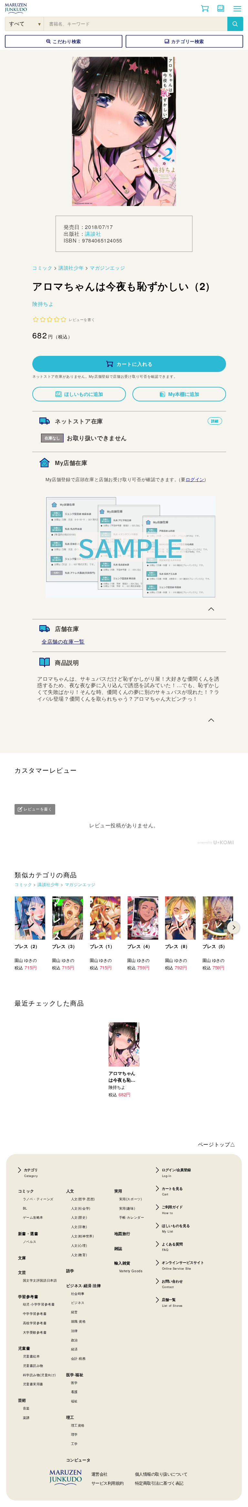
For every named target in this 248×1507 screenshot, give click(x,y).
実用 (118, 1191)
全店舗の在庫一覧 (63, 641)
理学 (74, 1434)
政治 (74, 1340)
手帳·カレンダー (131, 1217)
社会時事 (78, 1293)
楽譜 (26, 1417)
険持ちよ (43, 303)
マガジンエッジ (107, 267)
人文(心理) (79, 1245)
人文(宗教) (79, 1226)
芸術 (22, 1400)
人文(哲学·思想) (83, 1199)
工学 (74, 1443)
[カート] (205, 8)
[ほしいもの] (220, 8)
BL (25, 1208)
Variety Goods (131, 1271)
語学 (70, 1271)
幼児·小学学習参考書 (39, 1304)
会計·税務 (78, 1358)
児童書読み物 (33, 1365)
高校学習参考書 (35, 1323)
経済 (74, 1349)
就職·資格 (78, 1321)
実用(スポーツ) (130, 1199)
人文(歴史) (79, 1217)
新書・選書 (28, 1233)
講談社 (93, 233)
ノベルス (29, 1241)
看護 (74, 1391)
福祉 (74, 1401)
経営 (74, 1312)
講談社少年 (71, 267)
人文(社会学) (80, 1208)
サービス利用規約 (107, 1483)
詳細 (215, 420)
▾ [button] (39, 23)
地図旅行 (122, 1233)
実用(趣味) (127, 1208)
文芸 (22, 1272)
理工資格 (78, 1425)
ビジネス (78, 1302)
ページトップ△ (216, 1144)
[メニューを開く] (237, 8)
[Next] (233, 927)
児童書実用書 (33, 1384)
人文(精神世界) (82, 1236)
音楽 (26, 1408)
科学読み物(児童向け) (39, 1375)
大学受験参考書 (35, 1332)
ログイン (195, 479)
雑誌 (118, 1248)
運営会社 (99, 1474)
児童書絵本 (31, 1356)
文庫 (22, 1258)
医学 (74, 1382)
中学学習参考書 (35, 1313)
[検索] (235, 24)
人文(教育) (79, 1255)
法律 (74, 1330)
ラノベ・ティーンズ (38, 1199)
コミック (42, 267)
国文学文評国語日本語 (40, 1280)
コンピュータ (78, 1460)
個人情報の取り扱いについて (161, 1474)
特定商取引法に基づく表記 (159, 1483)
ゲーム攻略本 (33, 1217)
